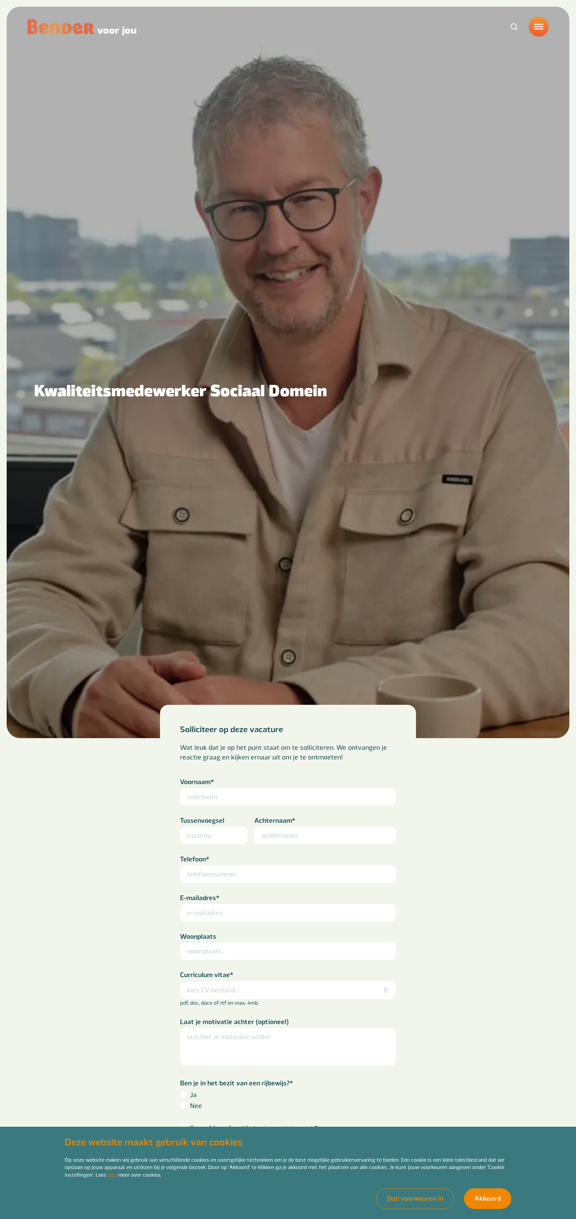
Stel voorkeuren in (415, 1198)
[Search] (514, 27)
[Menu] (539, 27)
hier (112, 1174)
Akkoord (487, 1198)
